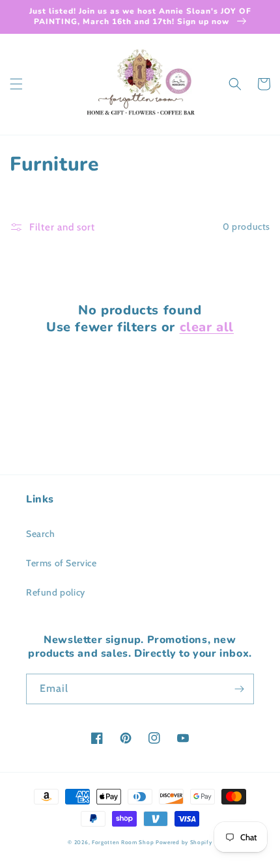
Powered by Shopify (184, 842)
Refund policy (55, 592)
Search (40, 534)
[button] (16, 84)
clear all (207, 327)
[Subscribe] (239, 689)
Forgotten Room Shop (123, 842)
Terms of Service (61, 563)
